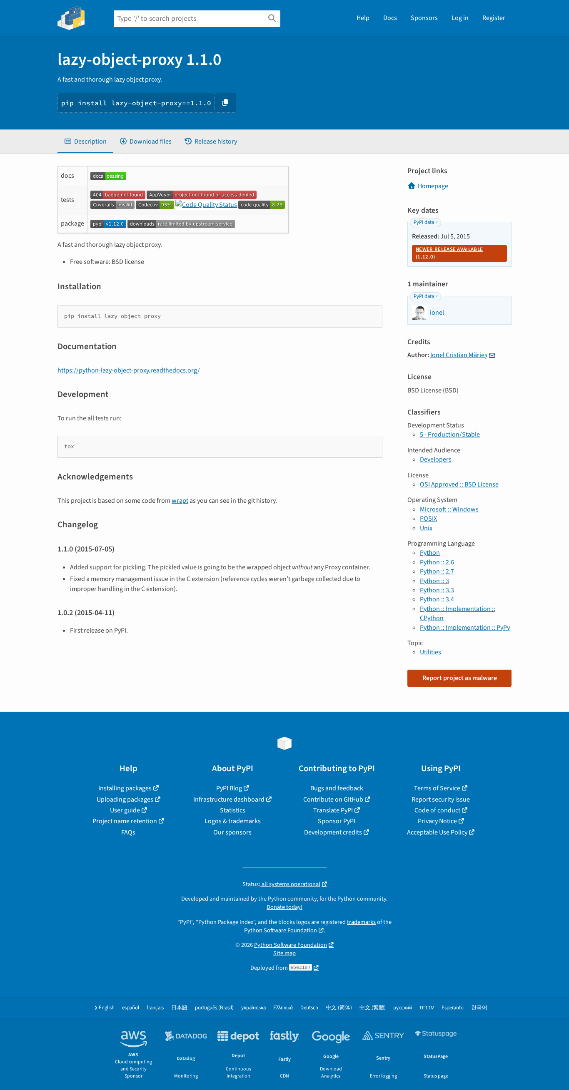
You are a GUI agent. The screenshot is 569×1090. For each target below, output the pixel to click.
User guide (125, 810)
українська (253, 1007)
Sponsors (424, 17)
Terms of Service (437, 788)
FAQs (128, 832)
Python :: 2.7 (437, 571)
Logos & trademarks (233, 821)
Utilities (430, 652)
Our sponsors (232, 832)
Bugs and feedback (336, 788)
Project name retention (124, 821)
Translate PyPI (333, 810)
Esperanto (453, 1007)
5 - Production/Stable (450, 434)
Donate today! (284, 907)
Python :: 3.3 (437, 590)
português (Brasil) (214, 1007)
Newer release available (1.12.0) (449, 253)
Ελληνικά (283, 1007)
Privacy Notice (437, 821)
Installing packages (125, 788)
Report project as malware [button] (459, 678)
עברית (426, 1007)
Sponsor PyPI (336, 821)
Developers (436, 459)
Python (430, 552)
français (155, 1007)
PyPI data (424, 222)
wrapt (180, 500)
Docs (390, 17)
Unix (426, 528)
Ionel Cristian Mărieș (458, 355)
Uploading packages (125, 799)
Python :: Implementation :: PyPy (465, 627)
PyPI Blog (229, 788)
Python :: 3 (434, 581)
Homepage (433, 186)
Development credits (333, 832)
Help (363, 17)
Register (493, 17)
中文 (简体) (339, 1007)
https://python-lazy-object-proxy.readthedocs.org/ (128, 370)
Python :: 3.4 (437, 599)
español (130, 1007)
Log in (460, 17)
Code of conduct (437, 810)
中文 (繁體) (372, 1007)
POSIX (428, 518)
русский (402, 1007)
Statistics (232, 810)
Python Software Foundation (280, 930)
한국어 (479, 1007)
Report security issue (441, 799)
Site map (284, 953)
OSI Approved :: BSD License (459, 484)
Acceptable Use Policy (437, 832)
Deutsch (309, 1007)
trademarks (361, 922)
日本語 (179, 1007)
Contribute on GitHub (333, 799)
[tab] (85, 141)
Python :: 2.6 (437, 562)
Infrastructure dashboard (229, 799)
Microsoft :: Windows (449, 509)
